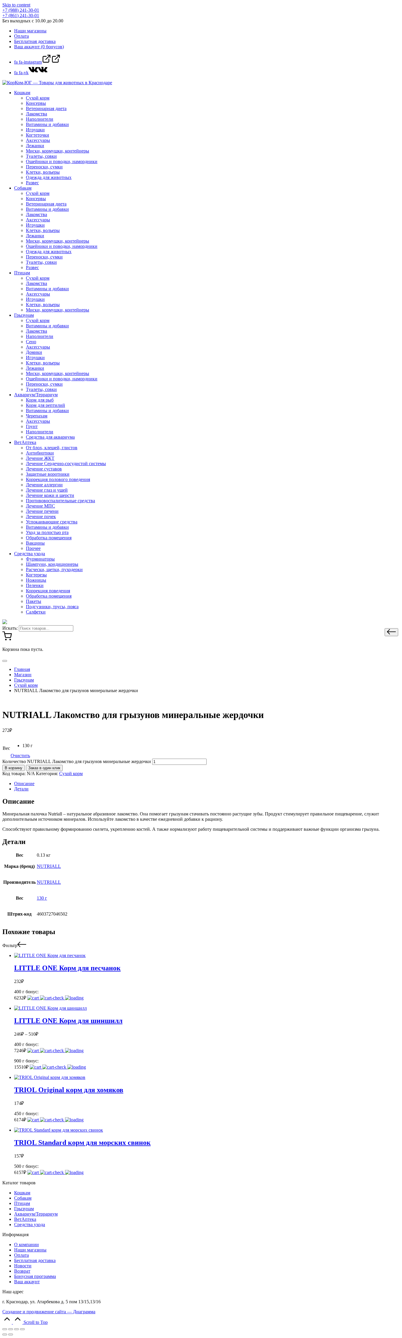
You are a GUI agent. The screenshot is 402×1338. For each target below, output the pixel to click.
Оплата (21, 1255)
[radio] (27, 745)
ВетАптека (25, 1219)
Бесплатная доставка (35, 1260)
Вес (6, 748)
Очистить (20, 755)
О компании (26, 1244)
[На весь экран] (16, 1329)
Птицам (22, 1203)
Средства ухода (29, 1224)
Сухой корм (71, 773)
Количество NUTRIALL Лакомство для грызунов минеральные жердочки (76, 761)
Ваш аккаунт (27, 1281)
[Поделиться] (10, 1329)
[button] (391, 632)
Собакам (22, 1198)
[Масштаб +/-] (22, 1329)
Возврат (22, 1271)
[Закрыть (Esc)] (4, 1329)
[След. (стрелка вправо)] (10, 1334)
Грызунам (24, 1208)
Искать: (10, 628)
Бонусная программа (35, 1276)
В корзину (13, 768)
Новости (22, 1265)
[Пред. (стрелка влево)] (4, 1334)
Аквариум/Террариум (36, 1213)
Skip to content (16, 4)
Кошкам (22, 1192)
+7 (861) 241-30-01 (20, 15)
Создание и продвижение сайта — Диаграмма (48, 1311)
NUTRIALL (49, 866)
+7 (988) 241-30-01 (20, 10)
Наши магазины (30, 1249)
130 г (42, 898)
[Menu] (4, 661)
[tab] (207, 783)
